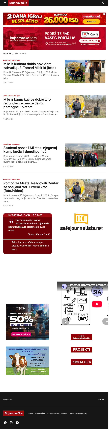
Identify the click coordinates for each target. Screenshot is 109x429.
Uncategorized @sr (12, 95)
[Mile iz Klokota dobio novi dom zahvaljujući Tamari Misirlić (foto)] (85, 71)
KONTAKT (102, 400)
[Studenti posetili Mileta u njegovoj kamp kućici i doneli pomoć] (85, 155)
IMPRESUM (7, 400)
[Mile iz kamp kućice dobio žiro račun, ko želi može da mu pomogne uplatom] (85, 106)
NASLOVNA (16, 60)
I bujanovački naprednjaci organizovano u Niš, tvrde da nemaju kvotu (30, 245)
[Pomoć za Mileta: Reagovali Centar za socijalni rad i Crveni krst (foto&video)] (85, 190)
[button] (5, 3)
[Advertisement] (54, 125)
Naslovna (7, 54)
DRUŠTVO (7, 60)
